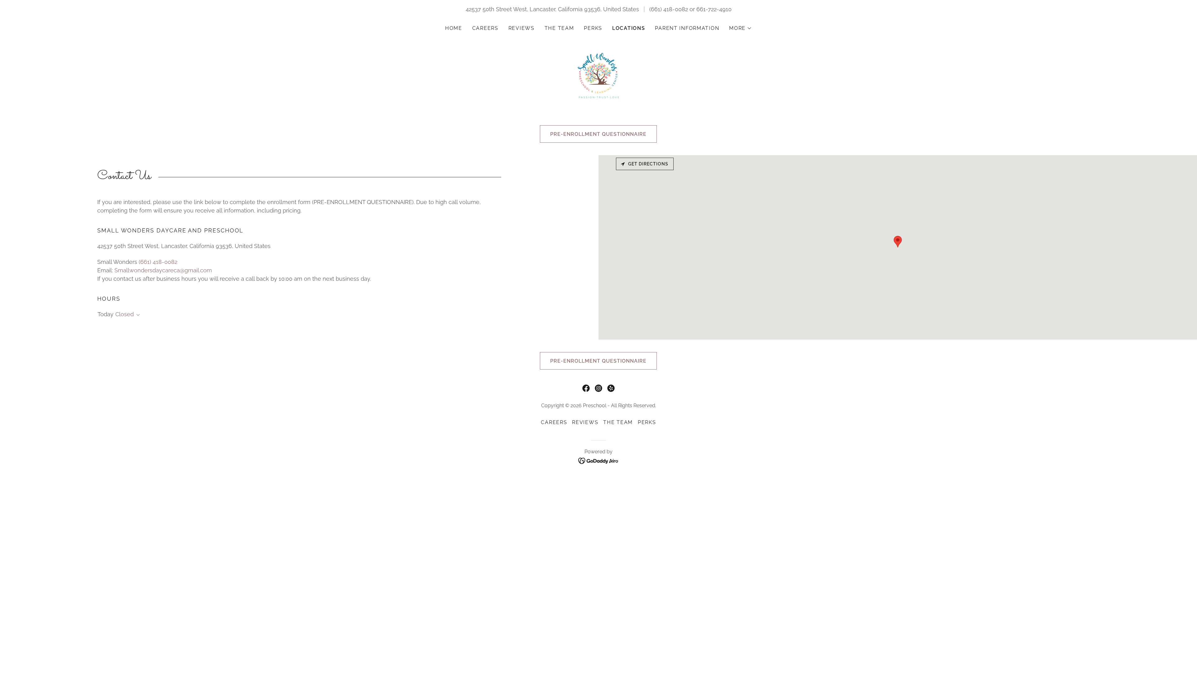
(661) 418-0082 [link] (668, 9)
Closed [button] (124, 314)
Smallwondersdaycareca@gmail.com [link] (163, 270)
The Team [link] (559, 28)
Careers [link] (485, 28)
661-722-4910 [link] (714, 9)
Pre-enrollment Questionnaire (598, 134)
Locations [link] (628, 28)
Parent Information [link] (687, 28)
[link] (598, 75)
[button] (740, 28)
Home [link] (453, 28)
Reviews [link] (521, 28)
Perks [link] (593, 28)
